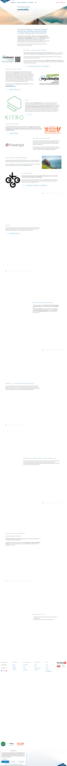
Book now (58, 2)
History (47, 666)
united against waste (13, 133)
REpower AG (13, 165)
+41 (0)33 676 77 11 (5, 667)
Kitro (30, 114)
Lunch (24, 666)
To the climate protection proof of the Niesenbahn (38, 66)
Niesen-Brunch (25, 664)
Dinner (24, 668)
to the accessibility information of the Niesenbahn (36, 185)
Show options (21, 761)
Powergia (53, 149)
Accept (5, 761)
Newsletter (13, 669)
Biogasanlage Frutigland (14, 233)
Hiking (35, 666)
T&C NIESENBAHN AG (49, 671)
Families (47, 668)
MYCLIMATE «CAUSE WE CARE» (14, 89)
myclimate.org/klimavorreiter (11, 86)
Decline (13, 761)
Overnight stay (25, 669)
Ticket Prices (14, 666)
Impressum (20, 764)
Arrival (47, 664)
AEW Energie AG (27, 165)
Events (35, 664)
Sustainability (14, 668)
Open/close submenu (13, 2)
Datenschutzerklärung (15, 764)
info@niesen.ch (3, 668)
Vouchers (63, 2)
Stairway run (36, 669)
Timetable (13, 664)
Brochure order (48, 669)
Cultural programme (37, 668)
